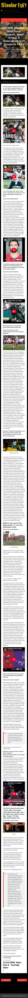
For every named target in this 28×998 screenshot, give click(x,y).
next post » (22, 980)
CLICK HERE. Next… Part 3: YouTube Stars (12, 965)
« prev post (6, 980)
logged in (10, 985)
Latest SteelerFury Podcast (10, 10)
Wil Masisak (6, 82)
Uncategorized (10, 976)
